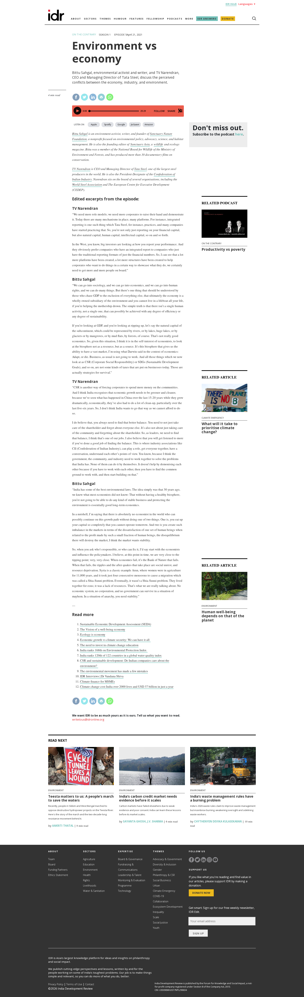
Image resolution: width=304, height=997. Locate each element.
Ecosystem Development (168, 906)
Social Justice (160, 922)
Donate (228, 18)
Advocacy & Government (167, 859)
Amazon (149, 124)
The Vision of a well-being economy (102, 629)
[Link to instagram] (209, 859)
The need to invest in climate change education (109, 645)
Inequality (158, 912)
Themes (105, 18)
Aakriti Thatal (62, 825)
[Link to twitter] (197, 859)
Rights (86, 880)
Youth (156, 927)
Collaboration (160, 901)
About (76, 18)
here (239, 134)
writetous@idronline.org (88, 719)
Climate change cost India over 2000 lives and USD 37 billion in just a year (126, 686)
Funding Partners (58, 869)
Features (136, 18)
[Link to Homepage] (56, 20)
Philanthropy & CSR (164, 875)
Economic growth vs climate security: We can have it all (115, 640)
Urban (156, 885)
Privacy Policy (55, 984)
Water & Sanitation (94, 890)
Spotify (107, 124)
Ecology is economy (92, 634)
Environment (209, 605)
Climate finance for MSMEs (97, 681)
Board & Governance (130, 859)
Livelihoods (89, 885)
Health (87, 875)
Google (121, 124)
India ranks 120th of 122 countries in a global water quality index (121, 655)
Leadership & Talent (129, 875)
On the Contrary (84, 34)
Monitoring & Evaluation (131, 880)
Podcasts (174, 18)
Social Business (162, 880)
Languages (247, 4)
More (189, 18)
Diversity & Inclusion (164, 864)
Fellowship (155, 18)
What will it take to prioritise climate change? (220, 427)
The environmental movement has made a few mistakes (114, 671)
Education (88, 864)
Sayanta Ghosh (134, 821)
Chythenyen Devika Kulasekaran (217, 821)
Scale (156, 917)
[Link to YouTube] (215, 859)
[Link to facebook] (191, 859)
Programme (125, 885)
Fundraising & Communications (128, 867)
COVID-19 (158, 896)
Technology (124, 890)
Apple (94, 124)
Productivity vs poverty (223, 249)
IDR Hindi (231, 4)
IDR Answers (207, 18)
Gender (157, 869)
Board (51, 864)
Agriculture (89, 859)
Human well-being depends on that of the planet (223, 616)
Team (51, 859)
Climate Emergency (213, 417)
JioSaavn (135, 124)
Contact (89, 984)
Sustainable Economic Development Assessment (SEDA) (115, 624)
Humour (120, 18)
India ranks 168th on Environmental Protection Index (114, 650)
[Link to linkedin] (203, 859)
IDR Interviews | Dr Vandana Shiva (102, 676)
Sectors (90, 18)
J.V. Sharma (155, 821)
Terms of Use (74, 984)
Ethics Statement (58, 875)
